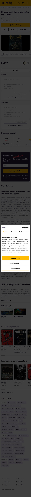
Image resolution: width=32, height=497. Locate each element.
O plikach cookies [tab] (24, 231)
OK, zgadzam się (15, 258)
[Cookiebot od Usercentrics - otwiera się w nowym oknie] (22, 228)
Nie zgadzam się (15, 268)
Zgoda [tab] (5, 231)
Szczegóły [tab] (14, 231)
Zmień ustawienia (14, 263)
